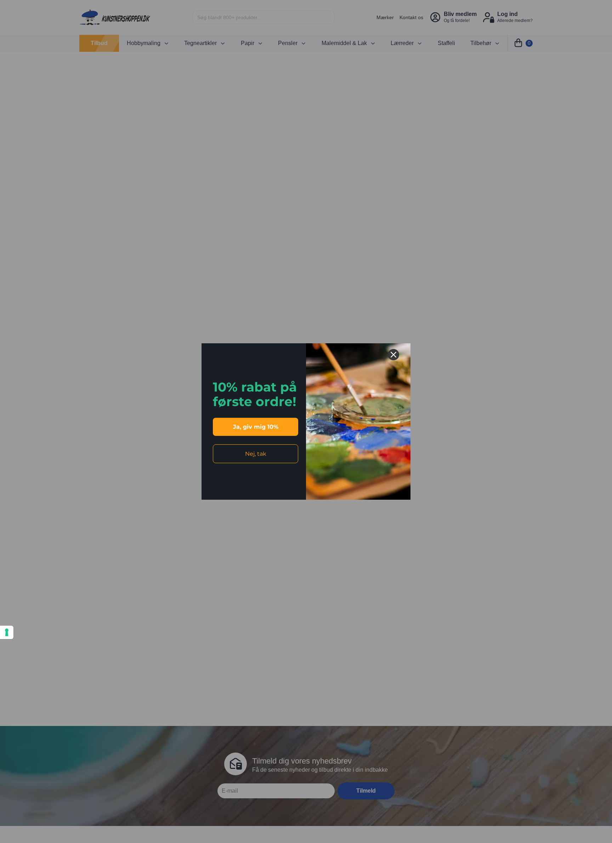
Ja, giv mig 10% (255, 426)
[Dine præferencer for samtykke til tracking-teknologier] (6, 632)
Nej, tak (255, 453)
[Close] (393, 354)
